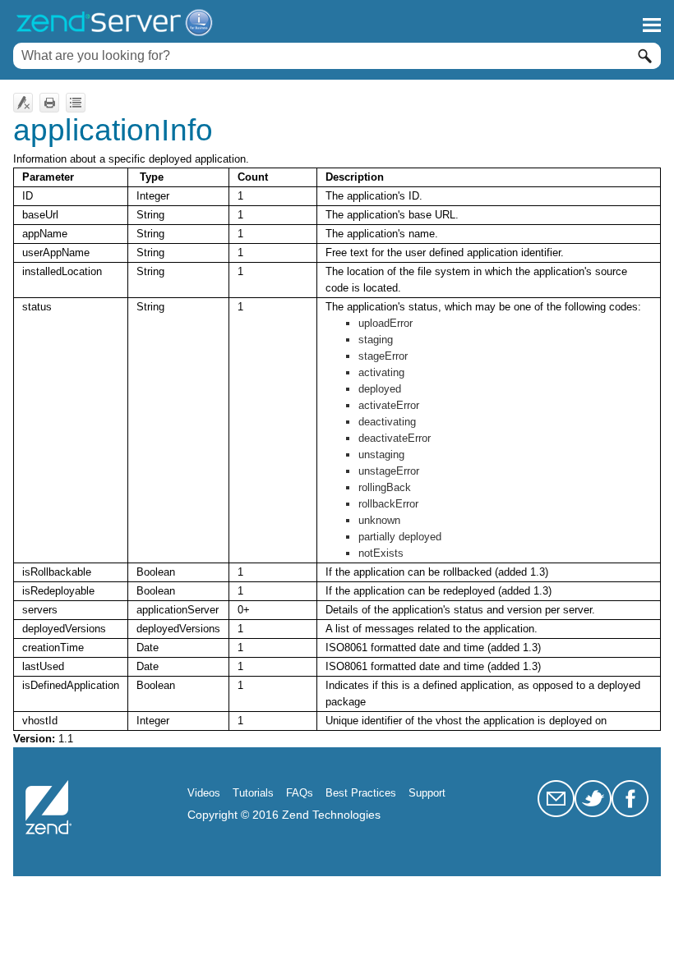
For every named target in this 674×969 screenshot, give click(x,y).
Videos (203, 793)
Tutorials (253, 793)
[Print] (49, 103)
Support (427, 793)
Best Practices (360, 793)
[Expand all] (75, 103)
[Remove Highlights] (23, 103)
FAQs (299, 793)
